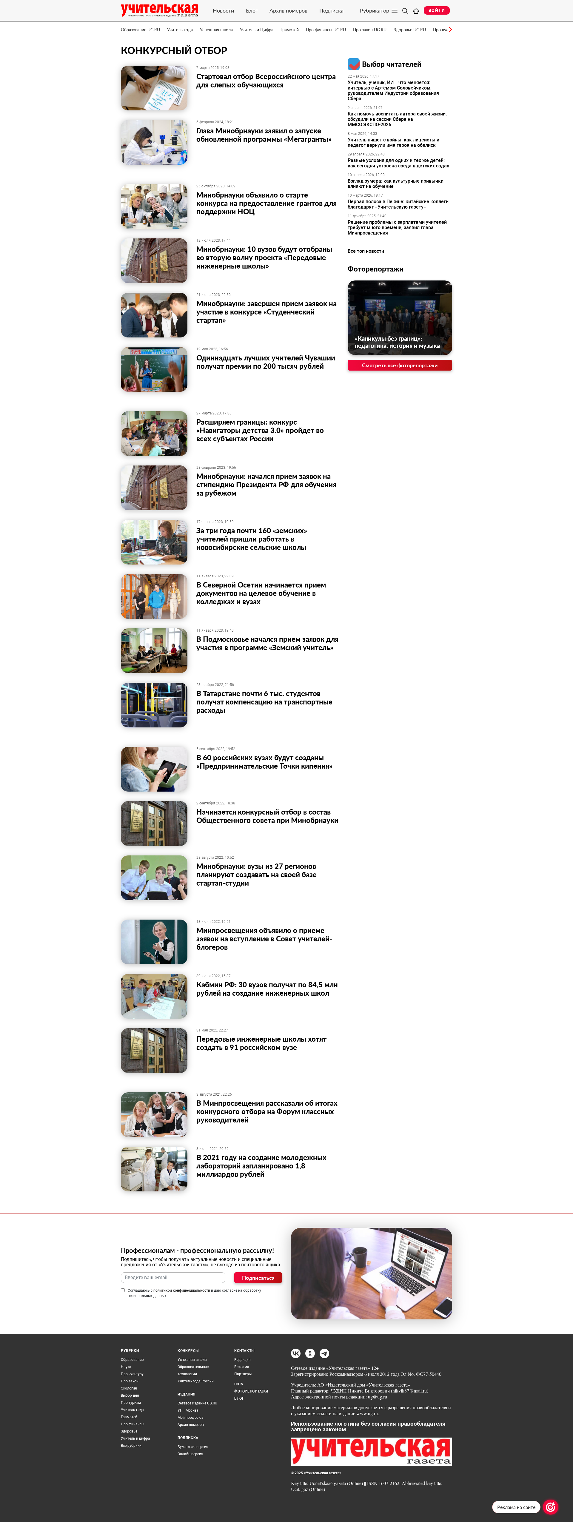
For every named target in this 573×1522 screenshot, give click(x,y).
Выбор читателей (391, 64)
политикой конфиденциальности (181, 1290)
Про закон (129, 1381)
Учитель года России (196, 1381)
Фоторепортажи (375, 268)
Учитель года (180, 29)
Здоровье (129, 1431)
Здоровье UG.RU (410, 29)
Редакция (242, 1360)
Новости (223, 10)
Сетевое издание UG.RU (197, 1403)
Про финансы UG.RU (326, 29)
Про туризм (131, 1403)
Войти (437, 10)
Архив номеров (288, 10)
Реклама (241, 1367)
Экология (129, 1388)
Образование (132, 1360)
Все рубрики (131, 1446)
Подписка (331, 10)
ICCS (238, 1384)
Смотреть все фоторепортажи (400, 365)
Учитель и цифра (135, 1438)
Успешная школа (216, 29)
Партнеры (243, 1374)
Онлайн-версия (190, 1454)
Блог (252, 10)
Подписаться (258, 1277)
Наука (126, 1367)
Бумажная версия (193, 1447)
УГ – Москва (188, 1410)
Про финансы (132, 1424)
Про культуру (132, 1374)
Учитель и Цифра (256, 29)
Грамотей (290, 29)
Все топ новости (366, 251)
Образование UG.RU (140, 29)
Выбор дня (130, 1395)
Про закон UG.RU (369, 29)
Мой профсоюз (190, 1417)
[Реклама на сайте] (550, 1507)
